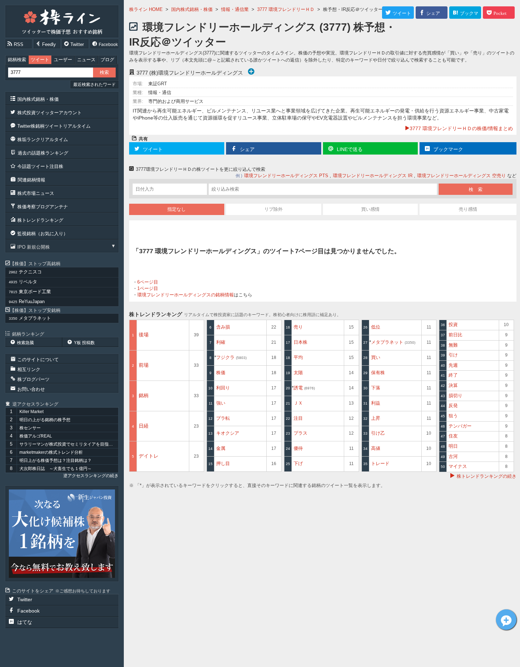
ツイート (40, 59)
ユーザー (63, 59)
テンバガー (460, 426)
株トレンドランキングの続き (486, 476)
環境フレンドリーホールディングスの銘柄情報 (185, 294)
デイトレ (148, 456)
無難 (453, 345)
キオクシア (227, 433)
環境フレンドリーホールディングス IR (372, 175)
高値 (375, 448)
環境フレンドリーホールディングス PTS (286, 175)
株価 (220, 372)
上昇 (375, 418)
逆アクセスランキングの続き (91, 475)
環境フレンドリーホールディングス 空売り (461, 175)
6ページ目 (147, 282)
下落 (375, 387)
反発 (453, 405)
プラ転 (223, 418)
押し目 (223, 463)
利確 (220, 342)
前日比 (455, 334)
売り (298, 327)
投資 (453, 324)
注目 (298, 418)
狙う (453, 415)
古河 (453, 456)
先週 (453, 365)
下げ (298, 463)
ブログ (107, 59)
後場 (144, 334)
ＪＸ (298, 403)
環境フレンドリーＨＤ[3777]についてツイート (506, 619)
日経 (144, 426)
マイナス (458, 466)
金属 (220, 448)
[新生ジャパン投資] (62, 533)
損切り (455, 395)
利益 (375, 403)
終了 (453, 375)
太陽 (298, 372)
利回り (223, 387)
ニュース (86, 59)
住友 (453, 436)
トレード (380, 463)
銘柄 (144, 395)
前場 (144, 365)
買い (375, 357)
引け (453, 355)
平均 (298, 357)
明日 (453, 446)
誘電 (304, 387)
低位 (375, 327)
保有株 (378, 372)
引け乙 (378, 433)
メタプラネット (392, 342)
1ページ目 (147, 288)
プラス (300, 433)
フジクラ (230, 357)
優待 (298, 448)
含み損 (223, 327)
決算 (453, 385)
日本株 (300, 342)
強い (220, 403)
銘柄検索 (17, 59)
